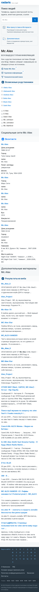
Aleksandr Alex (9, 91)
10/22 (8, 580)
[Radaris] (6, 2)
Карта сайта (5, 549)
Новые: (3, 580)
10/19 (21, 580)
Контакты (4, 576)
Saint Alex (7, 105)
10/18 (25, 580)
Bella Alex (7, 98)
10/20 (17, 580)
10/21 (12, 580)
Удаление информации (13, 73)
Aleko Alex (7, 88)
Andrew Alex (8, 95)
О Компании (5, 567)
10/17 (29, 580)
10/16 (34, 580)
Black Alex (7, 102)
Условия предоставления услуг (12, 570)
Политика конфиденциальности (13, 573)
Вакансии (30, 573)
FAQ (13, 567)
